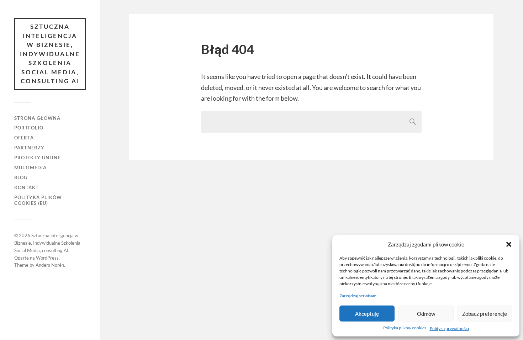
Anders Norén (50, 265)
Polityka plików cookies (404, 327)
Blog (20, 177)
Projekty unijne (37, 157)
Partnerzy (29, 147)
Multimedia (30, 167)
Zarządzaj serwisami (358, 295)
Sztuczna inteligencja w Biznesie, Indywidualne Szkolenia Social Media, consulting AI (50, 54)
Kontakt (26, 187)
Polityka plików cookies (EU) (38, 200)
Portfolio (28, 128)
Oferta (24, 137)
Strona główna (37, 118)
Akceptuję (367, 313)
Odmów (426, 313)
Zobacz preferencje (484, 313)
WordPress (47, 258)
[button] (508, 244)
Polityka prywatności (449, 328)
